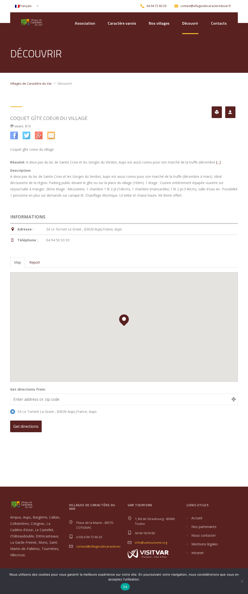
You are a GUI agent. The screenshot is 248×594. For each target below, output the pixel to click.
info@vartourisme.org (151, 542)
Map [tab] (17, 262)
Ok (125, 587)
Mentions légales (204, 544)
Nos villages (159, 23)
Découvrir (190, 23)
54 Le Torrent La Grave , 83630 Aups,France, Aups (57, 411)
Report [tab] (34, 262)
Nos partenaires (204, 526)
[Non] (242, 581)
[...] (218, 162)
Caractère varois (122, 23)
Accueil (196, 518)
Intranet (197, 552)
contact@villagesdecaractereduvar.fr (103, 546)
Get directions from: (28, 389)
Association (85, 23)
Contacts (219, 23)
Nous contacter (203, 535)
